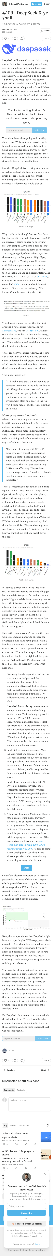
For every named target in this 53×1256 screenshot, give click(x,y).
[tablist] (14, 1090)
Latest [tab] (13, 1125)
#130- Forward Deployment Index (19, 1153)
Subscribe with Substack (28, 1223)
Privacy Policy (35, 1236)
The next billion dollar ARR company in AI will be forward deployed (17, 1160)
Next (43, 1070)
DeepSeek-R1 (32, 331)
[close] (45, 1173)
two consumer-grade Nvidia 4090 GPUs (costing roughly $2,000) (26, 845)
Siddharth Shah (9, 29)
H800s (17, 284)
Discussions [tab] (24, 1125)
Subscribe (36, 4)
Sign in (47, 4)
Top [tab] (5, 1125)
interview (42, 277)
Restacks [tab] (21, 1090)
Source (26, 315)
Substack (12, 1250)
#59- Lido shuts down (15, 1133)
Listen (47, 30)
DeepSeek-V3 (9, 331)
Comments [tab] (9, 1090)
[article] (26, 1139)
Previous (11, 1070)
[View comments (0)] (15, 38)
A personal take (9, 1137)
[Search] (48, 1125)
